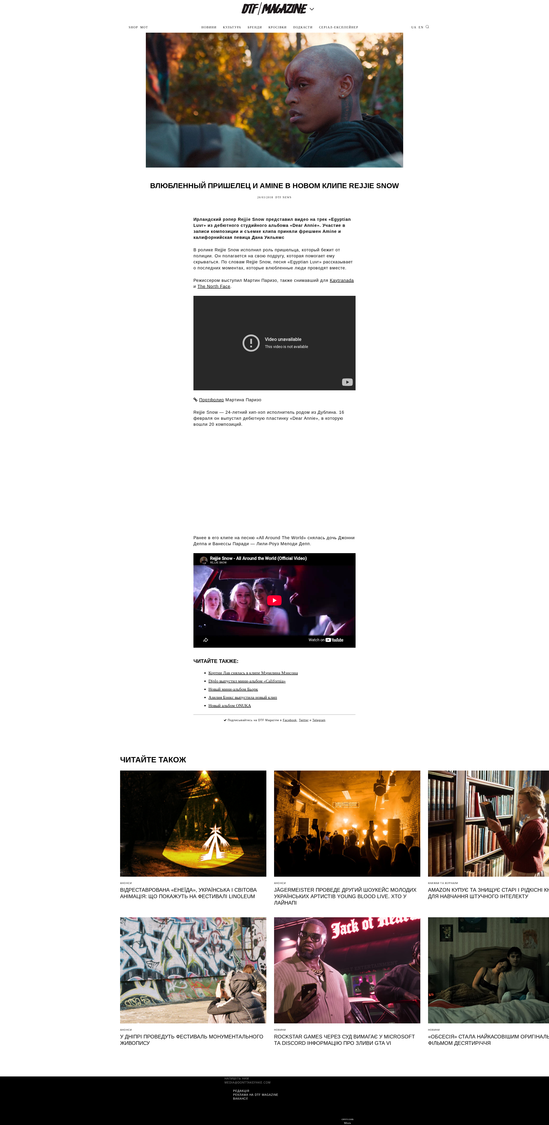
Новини (209, 27)
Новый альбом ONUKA (229, 705)
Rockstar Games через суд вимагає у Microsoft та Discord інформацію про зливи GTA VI (344, 1040)
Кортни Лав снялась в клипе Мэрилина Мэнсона (253, 672)
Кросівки (277, 27)
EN (421, 27)
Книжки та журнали (443, 883)
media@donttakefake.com (248, 1082)
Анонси (126, 883)
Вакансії (240, 1098)
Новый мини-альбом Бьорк (233, 689)
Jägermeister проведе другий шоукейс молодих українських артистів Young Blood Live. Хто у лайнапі (345, 896)
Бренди (255, 27)
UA (413, 27)
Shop (133, 27)
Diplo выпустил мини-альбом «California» (247, 681)
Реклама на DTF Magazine (255, 1094)
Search (427, 26)
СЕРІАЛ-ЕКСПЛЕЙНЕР (338, 27)
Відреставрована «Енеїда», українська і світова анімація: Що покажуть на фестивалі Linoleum (188, 893)
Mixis (347, 1123)
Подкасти (303, 27)
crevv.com (347, 1119)
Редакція (241, 1091)
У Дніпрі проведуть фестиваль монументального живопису (191, 1040)
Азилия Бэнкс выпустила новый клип (242, 697)
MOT (144, 27)
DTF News (283, 197)
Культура (232, 27)
